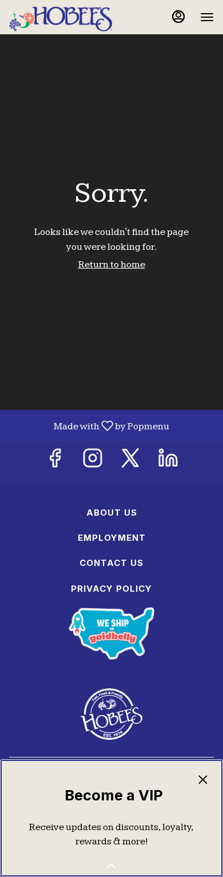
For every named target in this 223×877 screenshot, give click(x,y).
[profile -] (178, 16)
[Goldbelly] (111, 632)
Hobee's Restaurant (111, 714)
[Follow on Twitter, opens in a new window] (130, 462)
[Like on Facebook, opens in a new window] (55, 462)
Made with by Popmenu (89, 426)
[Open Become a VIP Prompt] (111, 866)
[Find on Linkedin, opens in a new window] (168, 462)
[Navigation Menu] (207, 17)
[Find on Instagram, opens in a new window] (92, 462)
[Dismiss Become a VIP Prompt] (203, 780)
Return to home (111, 264)
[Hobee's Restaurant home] (60, 17)
